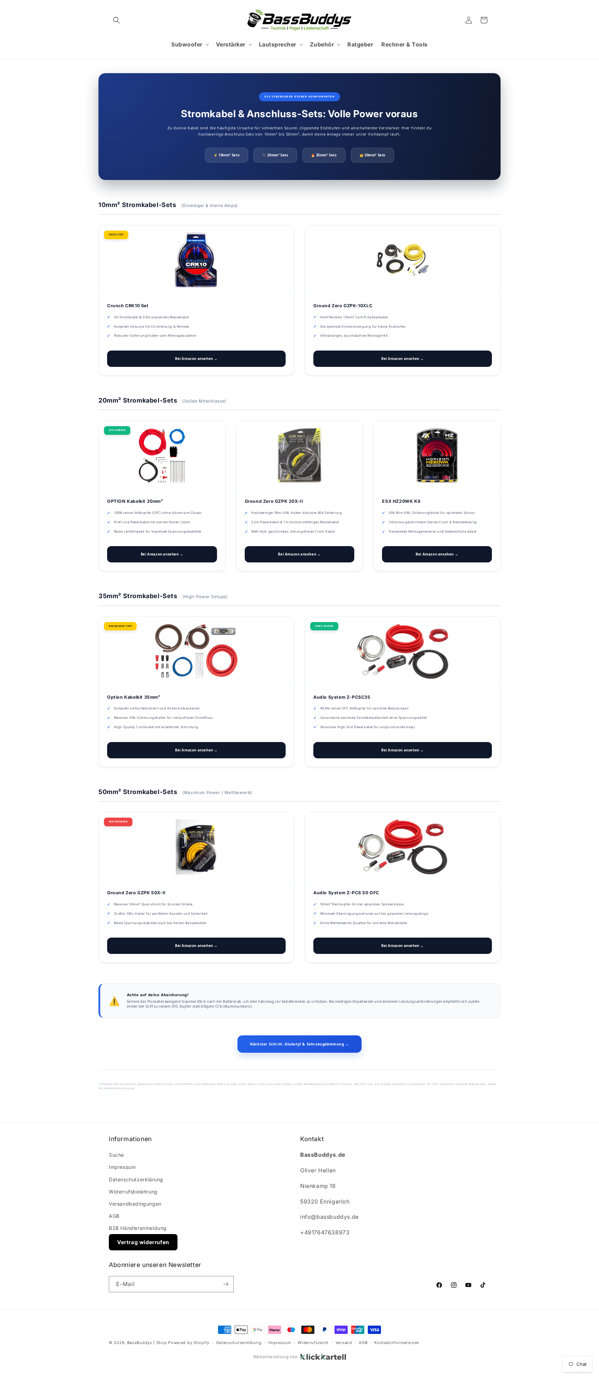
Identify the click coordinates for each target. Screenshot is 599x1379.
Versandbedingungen (135, 1204)
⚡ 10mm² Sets (227, 155)
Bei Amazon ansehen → (196, 358)
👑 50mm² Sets (372, 155)
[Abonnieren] (225, 1284)
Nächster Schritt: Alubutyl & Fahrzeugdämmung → (299, 1044)
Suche (116, 1155)
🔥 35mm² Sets (324, 155)
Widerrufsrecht (313, 1342)
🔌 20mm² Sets (275, 155)
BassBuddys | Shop (147, 1342)
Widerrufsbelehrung (133, 1192)
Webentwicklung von (275, 1356)
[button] (116, 20)
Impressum (122, 1167)
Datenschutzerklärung (136, 1179)
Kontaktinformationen (396, 1342)
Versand (344, 1342)
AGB (114, 1216)
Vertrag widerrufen (143, 1242)
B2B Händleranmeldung (138, 1228)
